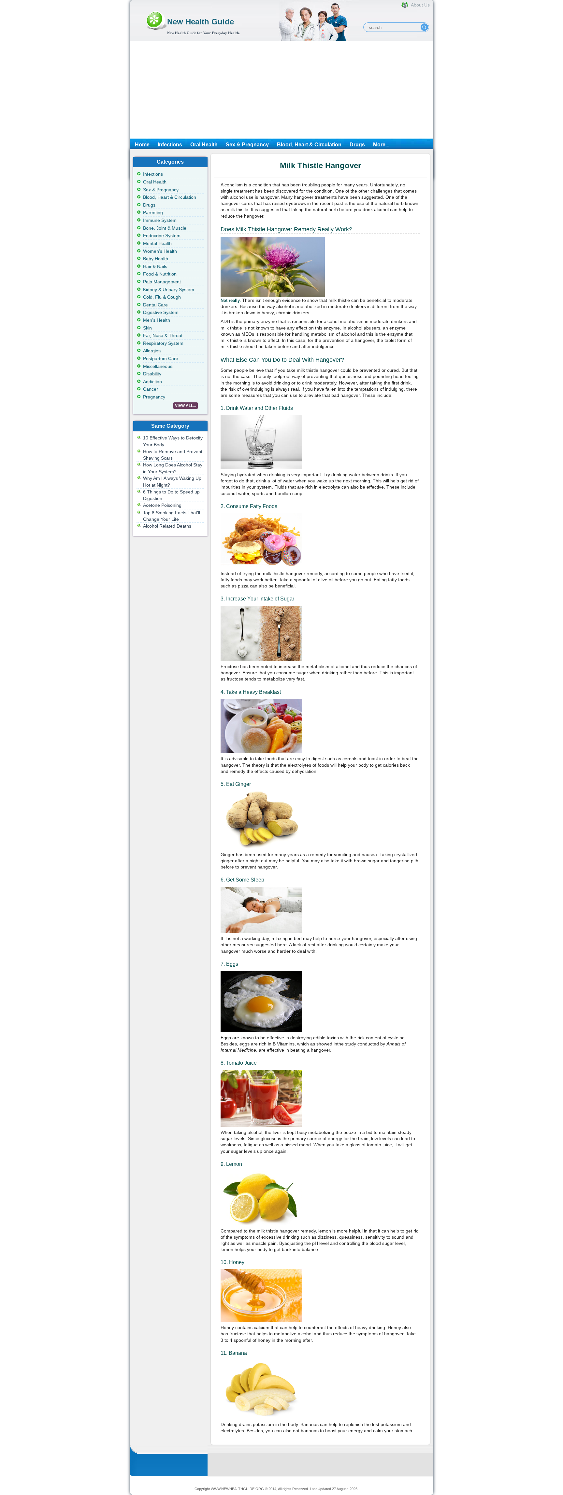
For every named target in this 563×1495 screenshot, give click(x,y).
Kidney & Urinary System (168, 289)
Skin (147, 327)
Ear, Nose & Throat (162, 335)
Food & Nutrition (160, 273)
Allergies (152, 350)
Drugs (357, 144)
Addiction (152, 381)
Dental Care (155, 304)
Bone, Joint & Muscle (164, 228)
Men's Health (156, 320)
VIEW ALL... (185, 405)
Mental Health (157, 243)
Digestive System (161, 312)
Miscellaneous (157, 366)
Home (142, 144)
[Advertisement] (281, 89)
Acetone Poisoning (162, 505)
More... (381, 144)
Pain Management (162, 281)
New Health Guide (200, 21)
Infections (170, 144)
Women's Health (160, 251)
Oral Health (204, 144)
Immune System (160, 220)
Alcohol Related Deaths (167, 526)
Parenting (153, 212)
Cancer (150, 389)
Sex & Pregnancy (247, 144)
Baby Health (155, 258)
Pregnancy (154, 396)
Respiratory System (163, 343)
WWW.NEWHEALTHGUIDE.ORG (237, 1489)
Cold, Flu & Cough (162, 297)
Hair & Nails (155, 266)
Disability (152, 373)
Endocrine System (161, 235)
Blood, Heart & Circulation (309, 144)
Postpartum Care (160, 358)
